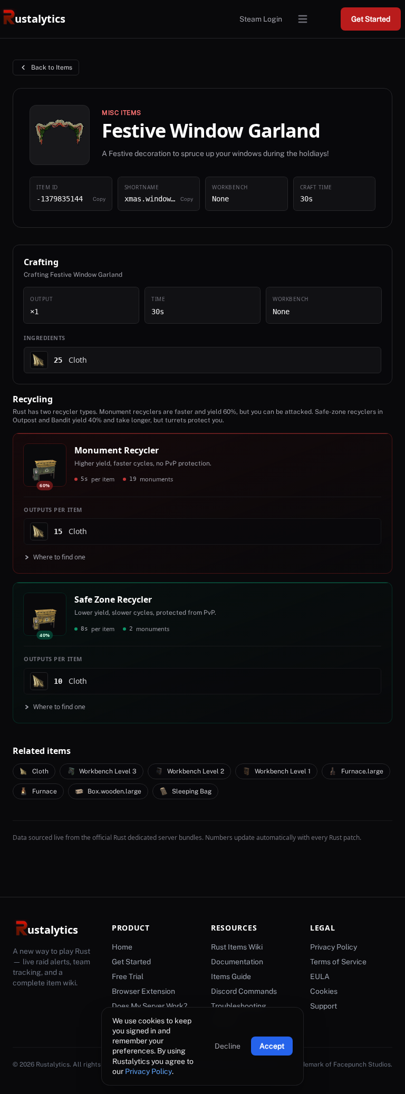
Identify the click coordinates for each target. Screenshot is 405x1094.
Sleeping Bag (191, 791)
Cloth (40, 771)
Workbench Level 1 (283, 771)
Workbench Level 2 (195, 771)
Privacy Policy (148, 1071)
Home (122, 947)
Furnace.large (362, 771)
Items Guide (231, 976)
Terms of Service (338, 961)
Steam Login (260, 19)
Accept (271, 1046)
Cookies (324, 991)
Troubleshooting (238, 1006)
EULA (320, 976)
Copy (99, 199)
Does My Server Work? (149, 1006)
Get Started (370, 19)
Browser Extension (143, 991)
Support (323, 1006)
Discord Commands (244, 991)
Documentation (237, 961)
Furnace (44, 791)
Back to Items (51, 67)
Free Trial (127, 976)
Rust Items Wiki (237, 947)
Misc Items (121, 113)
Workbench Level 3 (108, 771)
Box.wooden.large (114, 791)
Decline (227, 1046)
